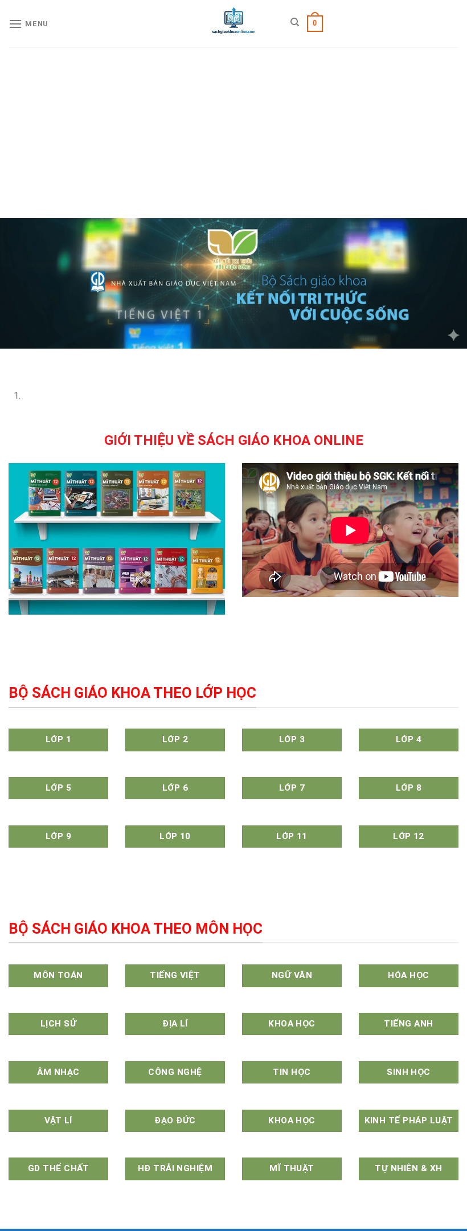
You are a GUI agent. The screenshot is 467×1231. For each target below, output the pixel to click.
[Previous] (11, 360)
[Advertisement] (233, 132)
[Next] (42, 360)
